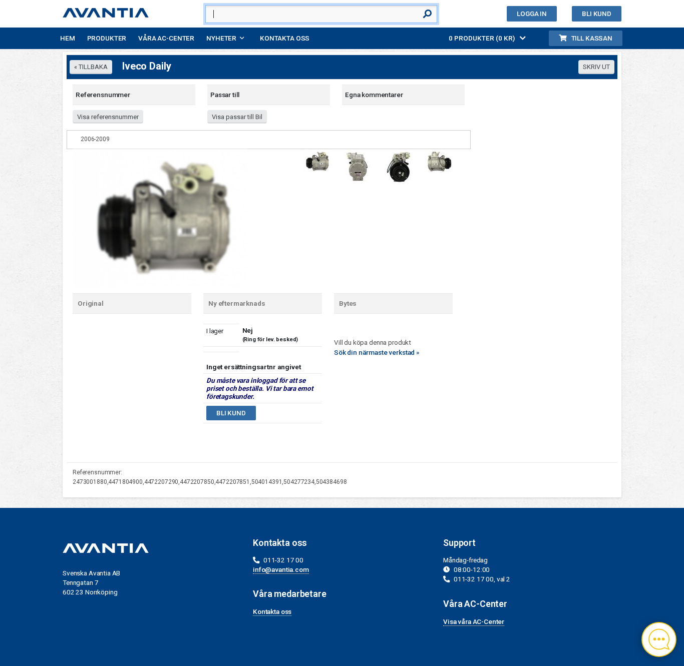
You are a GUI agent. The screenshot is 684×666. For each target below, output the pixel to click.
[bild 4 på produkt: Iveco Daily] (439, 160)
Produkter (107, 38)
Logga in (532, 14)
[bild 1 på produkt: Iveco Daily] (160, 218)
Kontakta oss (284, 38)
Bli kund (596, 14)
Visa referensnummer (108, 117)
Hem (67, 38)
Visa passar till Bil (237, 117)
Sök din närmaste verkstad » (377, 352)
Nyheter (221, 38)
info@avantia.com (281, 569)
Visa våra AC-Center (473, 621)
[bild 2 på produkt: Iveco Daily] (357, 166)
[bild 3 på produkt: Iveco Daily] (398, 166)
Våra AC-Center (166, 38)
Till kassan (591, 38)
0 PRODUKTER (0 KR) (482, 38)
